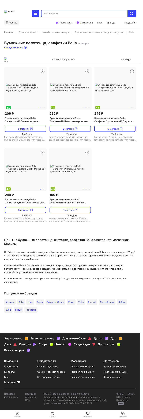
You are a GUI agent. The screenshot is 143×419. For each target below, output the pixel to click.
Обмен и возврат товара (51, 371)
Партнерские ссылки (115, 371)
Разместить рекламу (82, 371)
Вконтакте (10, 382)
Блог (7, 377)
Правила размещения (83, 377)
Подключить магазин (82, 366)
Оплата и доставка (47, 366)
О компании (11, 366)
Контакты (9, 371)
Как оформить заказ (48, 377)
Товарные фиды (113, 377)
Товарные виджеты (115, 366)
